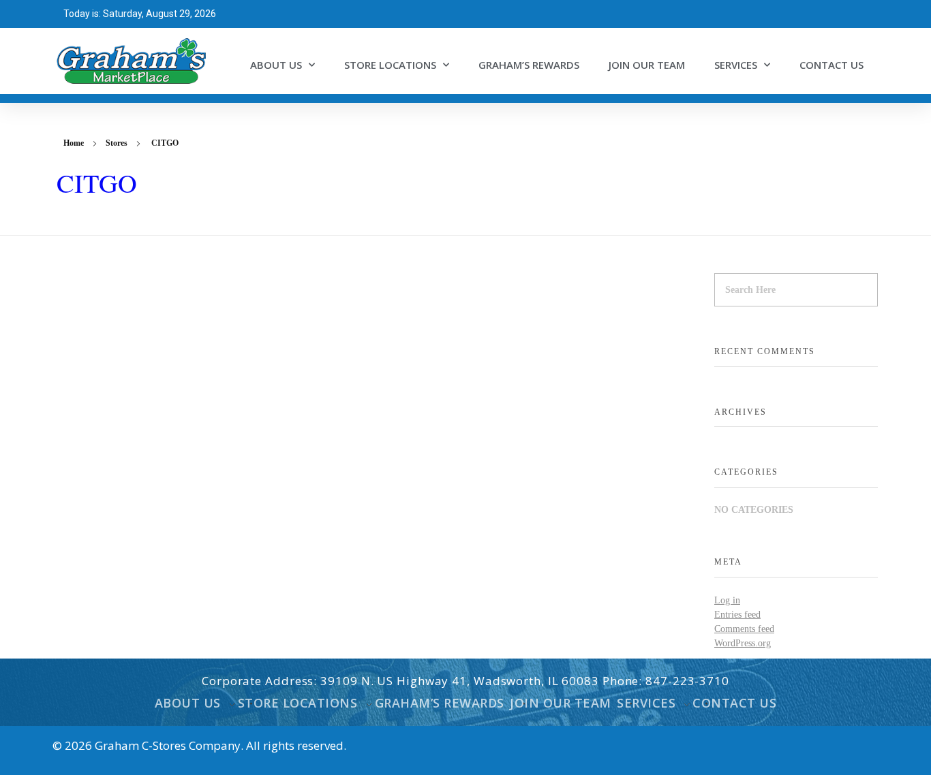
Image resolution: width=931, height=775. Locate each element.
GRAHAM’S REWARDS (528, 65)
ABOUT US (276, 65)
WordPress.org (742, 643)
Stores (116, 143)
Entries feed (737, 615)
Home (73, 143)
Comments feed (744, 629)
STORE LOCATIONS (390, 65)
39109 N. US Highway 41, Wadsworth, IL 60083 (459, 681)
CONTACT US (831, 65)
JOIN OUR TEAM (647, 65)
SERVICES (735, 65)
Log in (727, 600)
